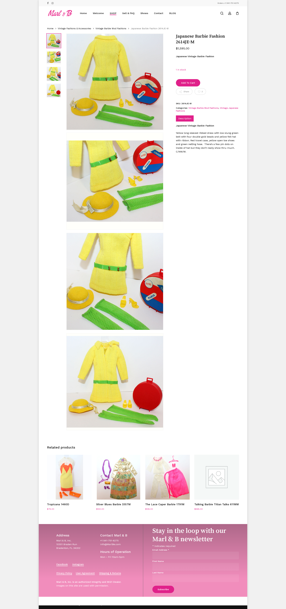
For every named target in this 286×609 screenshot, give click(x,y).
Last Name (157, 572)
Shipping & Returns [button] (110, 573)
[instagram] (52, 3)
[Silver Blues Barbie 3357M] (118, 477)
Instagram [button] (78, 564)
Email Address (160, 550)
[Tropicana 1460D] (69, 477)
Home (50, 28)
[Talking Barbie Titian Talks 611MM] (216, 477)
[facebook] (48, 3)
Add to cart (188, 82)
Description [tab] (184, 118)
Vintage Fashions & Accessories (74, 28)
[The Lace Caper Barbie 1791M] (167, 477)
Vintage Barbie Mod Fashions (110, 28)
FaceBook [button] (62, 564)
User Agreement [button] (85, 573)
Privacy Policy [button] (64, 573)
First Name (158, 561)
